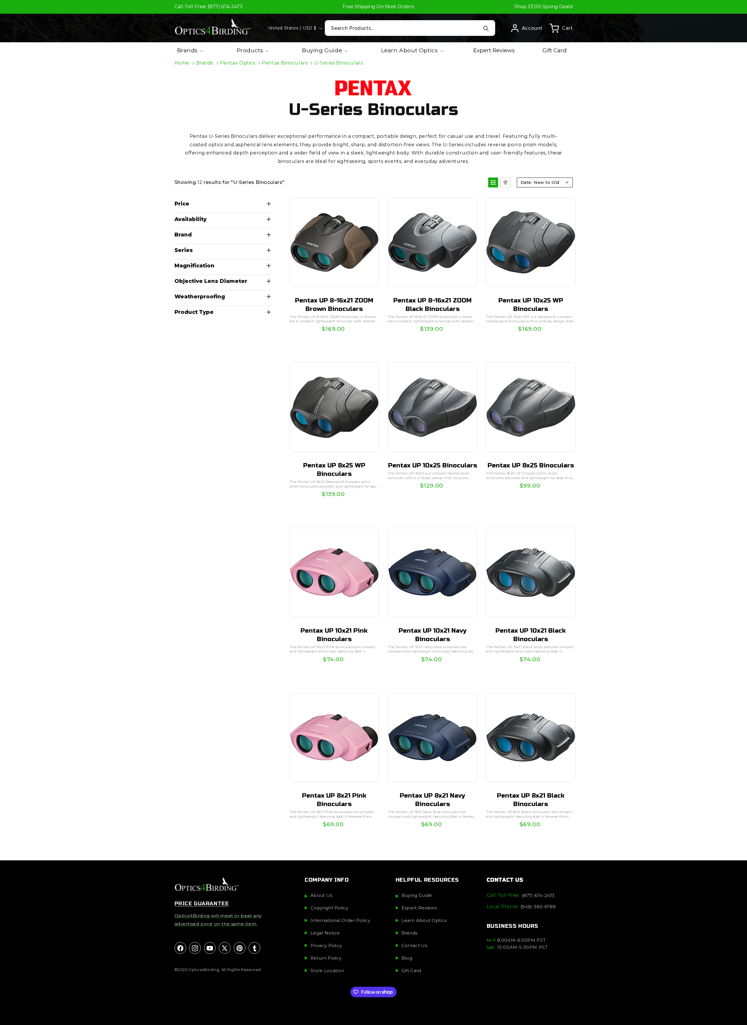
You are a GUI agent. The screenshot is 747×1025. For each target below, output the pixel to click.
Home (181, 63)
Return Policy (325, 958)
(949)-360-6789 (538, 906)
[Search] (486, 28)
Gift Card (411, 971)
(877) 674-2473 (538, 895)
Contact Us (414, 946)
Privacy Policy (326, 946)
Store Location (327, 971)
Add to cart (334, 331)
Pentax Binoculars (285, 63)
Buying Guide (417, 895)
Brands (205, 63)
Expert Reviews (419, 908)
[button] (561, 28)
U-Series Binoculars (338, 63)
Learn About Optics (424, 920)
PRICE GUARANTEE (201, 904)
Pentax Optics (237, 63)
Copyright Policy (329, 908)
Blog (407, 958)
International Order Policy (340, 920)
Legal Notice (325, 933)
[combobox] (410, 28)
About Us (321, 895)
